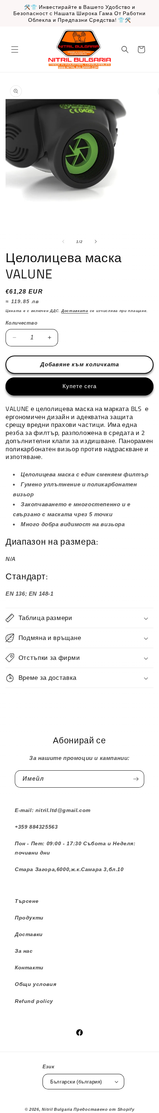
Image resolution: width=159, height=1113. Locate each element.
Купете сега (79, 386)
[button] (15, 49)
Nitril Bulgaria (57, 1109)
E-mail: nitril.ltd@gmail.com (53, 810)
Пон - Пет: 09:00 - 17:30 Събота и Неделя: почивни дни (75, 848)
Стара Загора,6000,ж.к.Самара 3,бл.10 (69, 869)
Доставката (74, 311)
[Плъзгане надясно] (96, 241)
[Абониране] (136, 779)
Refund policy (34, 1001)
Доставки (29, 934)
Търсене (26, 901)
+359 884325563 (36, 827)
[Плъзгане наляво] (63, 241)
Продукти (29, 918)
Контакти (29, 967)
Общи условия (35, 984)
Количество (21, 323)
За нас (24, 951)
